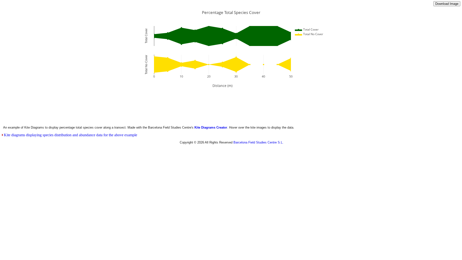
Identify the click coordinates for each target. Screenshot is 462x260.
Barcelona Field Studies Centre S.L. (258, 142)
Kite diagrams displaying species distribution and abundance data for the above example (70, 135)
